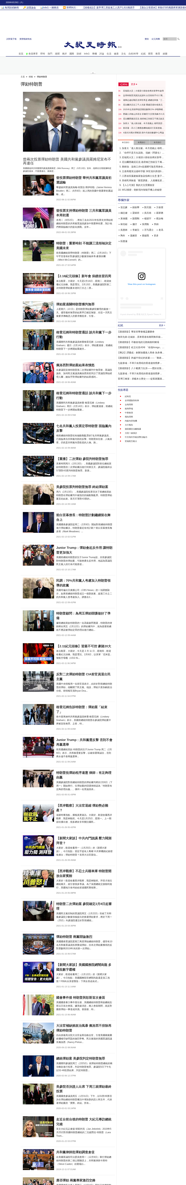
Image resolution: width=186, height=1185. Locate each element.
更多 (156, 235)
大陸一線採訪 (131, 433)
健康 (116, 53)
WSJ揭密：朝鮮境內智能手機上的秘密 (142, 190)
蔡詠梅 (159, 218)
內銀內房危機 (131, 421)
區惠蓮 (123, 241)
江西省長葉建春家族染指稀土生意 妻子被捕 (143, 176)
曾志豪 (123, 207)
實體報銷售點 (25, 39)
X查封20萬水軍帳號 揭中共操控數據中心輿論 (143, 132)
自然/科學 (133, 53)
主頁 (23, 77)
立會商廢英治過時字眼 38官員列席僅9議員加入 (143, 171)
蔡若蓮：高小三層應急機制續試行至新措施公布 (143, 128)
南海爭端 (129, 408)
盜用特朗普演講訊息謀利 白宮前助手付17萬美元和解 (144, 95)
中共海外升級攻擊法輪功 (136, 437)
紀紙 (143, 53)
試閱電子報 (11, 39)
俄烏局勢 (129, 417)
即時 (42, 53)
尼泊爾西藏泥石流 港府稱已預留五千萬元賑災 (143, 119)
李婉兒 (135, 230)
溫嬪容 (133, 235)
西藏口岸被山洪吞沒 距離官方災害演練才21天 (144, 114)
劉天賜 (147, 207)
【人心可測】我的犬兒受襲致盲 (138, 185)
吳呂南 (147, 213)
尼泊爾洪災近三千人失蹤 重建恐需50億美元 (143, 105)
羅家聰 (159, 213)
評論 (101, 53)
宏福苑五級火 (131, 441)
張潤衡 (145, 224)
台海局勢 (129, 404)
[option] (68, 122)
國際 (71, 53)
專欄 (94, 53)
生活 (109, 53)
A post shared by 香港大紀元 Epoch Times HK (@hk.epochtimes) (150, 314)
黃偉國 (123, 218)
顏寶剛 (135, 218)
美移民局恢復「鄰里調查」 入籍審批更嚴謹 (143, 180)
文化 (123, 53)
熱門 (50, 53)
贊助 (147, 39)
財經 (79, 53)
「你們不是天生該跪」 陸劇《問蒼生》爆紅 (143, 153)
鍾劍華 (135, 207)
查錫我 (145, 235)
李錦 (156, 224)
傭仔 (134, 224)
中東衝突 (129, 413)
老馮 (161, 230)
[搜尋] (178, 39)
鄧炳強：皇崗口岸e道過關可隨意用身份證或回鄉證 (143, 166)
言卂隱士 (149, 230)
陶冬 (122, 235)
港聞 (57, 53)
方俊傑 (159, 207)
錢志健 (123, 213)
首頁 (21, 53)
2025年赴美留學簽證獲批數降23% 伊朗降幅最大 (144, 109)
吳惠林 (123, 230)
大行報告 (129, 425)
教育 (157, 53)
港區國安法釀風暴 (133, 429)
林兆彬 (123, 224)
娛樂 (165, 53)
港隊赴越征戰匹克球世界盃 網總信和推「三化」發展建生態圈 (142, 100)
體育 (150, 53)
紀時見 (128, 396)
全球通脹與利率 (132, 400)
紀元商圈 (156, 39)
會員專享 (33, 53)
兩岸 (64, 53)
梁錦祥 (135, 213)
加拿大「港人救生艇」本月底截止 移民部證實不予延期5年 (143, 123)
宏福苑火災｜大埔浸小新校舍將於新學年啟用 (143, 91)
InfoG (87, 53)
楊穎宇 (147, 218)
